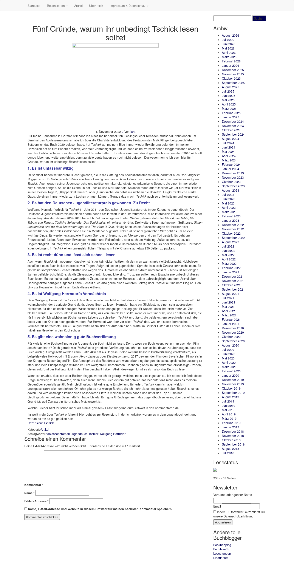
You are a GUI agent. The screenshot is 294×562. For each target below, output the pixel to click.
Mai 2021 (228, 306)
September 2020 (233, 341)
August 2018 (230, 448)
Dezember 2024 (233, 121)
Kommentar (33, 485)
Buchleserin (221, 549)
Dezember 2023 (233, 173)
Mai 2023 (228, 203)
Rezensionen (56, 5)
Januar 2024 (230, 169)
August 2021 (230, 293)
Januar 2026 (230, 65)
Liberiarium (221, 558)
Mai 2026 (228, 48)
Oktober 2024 (231, 130)
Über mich (96, 5)
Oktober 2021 (231, 285)
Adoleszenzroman (57, 434)
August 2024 (230, 138)
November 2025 (233, 74)
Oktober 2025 (231, 78)
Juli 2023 (228, 194)
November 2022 (233, 229)
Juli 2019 (228, 401)
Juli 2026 (228, 39)
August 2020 (230, 345)
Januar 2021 (230, 324)
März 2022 (229, 263)
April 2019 (229, 414)
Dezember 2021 (233, 276)
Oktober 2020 (231, 336)
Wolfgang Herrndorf (112, 434)
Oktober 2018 (231, 440)
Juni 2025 (228, 95)
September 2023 (233, 186)
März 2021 (229, 315)
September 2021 (233, 289)
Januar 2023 (230, 220)
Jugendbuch (79, 434)
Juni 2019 (228, 405)
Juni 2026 (228, 44)
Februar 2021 (231, 319)
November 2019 (233, 384)
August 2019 (230, 397)
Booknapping (222, 545)
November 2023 (233, 177)
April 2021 (229, 311)
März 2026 (229, 57)
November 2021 (233, 281)
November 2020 (233, 332)
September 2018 (233, 444)
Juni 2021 (228, 302)
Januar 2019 (230, 427)
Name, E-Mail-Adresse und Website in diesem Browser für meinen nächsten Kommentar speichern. (100, 509)
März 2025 (229, 108)
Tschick (93, 434)
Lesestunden (222, 553)
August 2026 (230, 35)
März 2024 (229, 160)
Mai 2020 (228, 358)
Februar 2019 (231, 423)
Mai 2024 (228, 151)
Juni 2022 (228, 250)
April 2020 (229, 362)
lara (133, 131)
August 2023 (230, 190)
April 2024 (229, 156)
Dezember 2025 (233, 70)
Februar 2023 (231, 216)
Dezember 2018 (233, 431)
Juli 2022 (228, 246)
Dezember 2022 (233, 225)
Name (29, 493)
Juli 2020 (228, 349)
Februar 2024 (231, 164)
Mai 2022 (228, 255)
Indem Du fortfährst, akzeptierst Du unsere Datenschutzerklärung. (239, 514)
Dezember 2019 (233, 380)
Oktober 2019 (231, 388)
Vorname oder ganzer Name (232, 494)
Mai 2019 (228, 410)
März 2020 (229, 367)
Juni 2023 (228, 199)
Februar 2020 (231, 371)
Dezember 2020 (233, 328)
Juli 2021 (228, 298)
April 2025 (229, 104)
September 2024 (233, 134)
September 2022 (233, 237)
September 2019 (233, 392)
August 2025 (230, 87)
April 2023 (229, 207)
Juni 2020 (228, 354)
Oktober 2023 (231, 182)
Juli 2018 (228, 453)
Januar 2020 (230, 375)
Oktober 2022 (231, 233)
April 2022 (229, 259)
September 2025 (233, 83)
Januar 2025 (230, 117)
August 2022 (230, 242)
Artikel (78, 5)
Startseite (34, 5)
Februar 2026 (231, 61)
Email (217, 506)
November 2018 (233, 435)
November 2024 (233, 126)
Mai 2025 (228, 100)
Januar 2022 (230, 272)
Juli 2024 (228, 143)
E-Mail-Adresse (36, 501)
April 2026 (229, 52)
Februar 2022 (231, 268)
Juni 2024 (228, 147)
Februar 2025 (231, 113)
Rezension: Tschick (41, 423)
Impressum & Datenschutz (128, 5)
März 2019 (229, 418)
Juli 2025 (228, 91)
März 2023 (229, 212)
